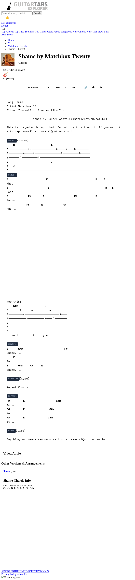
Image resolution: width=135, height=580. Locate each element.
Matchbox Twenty (17, 46)
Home (4, 25)
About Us (22, 574)
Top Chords (7, 31)
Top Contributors (44, 31)
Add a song (7, 34)
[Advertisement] (67, 255)
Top (3, 28)
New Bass (103, 31)
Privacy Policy (8, 574)
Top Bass (29, 31)
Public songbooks (63, 31)
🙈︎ (101, 87)
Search (37, 13)
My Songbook (8, 22)
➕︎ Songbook (12, 87)
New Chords (79, 31)
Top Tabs (19, 31)
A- (66, 87)
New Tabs (92, 31)
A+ (73, 87)
